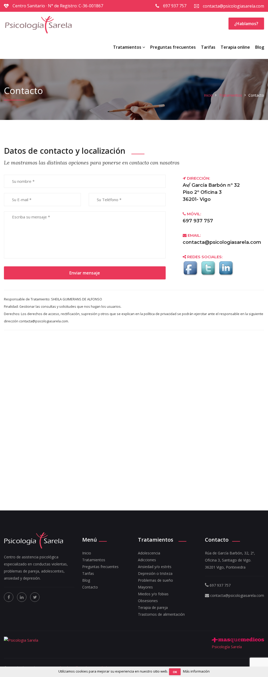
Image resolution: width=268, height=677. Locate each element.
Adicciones (147, 559)
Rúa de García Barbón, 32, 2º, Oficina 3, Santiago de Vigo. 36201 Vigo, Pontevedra (230, 560)
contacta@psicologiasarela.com (233, 6)
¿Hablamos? (246, 23)
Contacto (90, 587)
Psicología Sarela (227, 646)
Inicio (208, 95)
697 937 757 (174, 6)
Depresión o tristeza (155, 573)
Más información (196, 671)
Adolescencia (149, 553)
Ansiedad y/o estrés (154, 566)
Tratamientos (127, 47)
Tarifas (208, 47)
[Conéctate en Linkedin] (226, 273)
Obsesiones (148, 600)
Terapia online (235, 47)
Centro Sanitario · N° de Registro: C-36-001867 (58, 6)
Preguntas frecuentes (173, 47)
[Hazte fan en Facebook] (191, 273)
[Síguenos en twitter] (208, 273)
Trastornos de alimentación (161, 614)
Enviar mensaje (84, 273)
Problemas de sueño (155, 580)
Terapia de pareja (153, 607)
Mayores (145, 587)
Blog (259, 47)
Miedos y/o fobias (153, 593)
